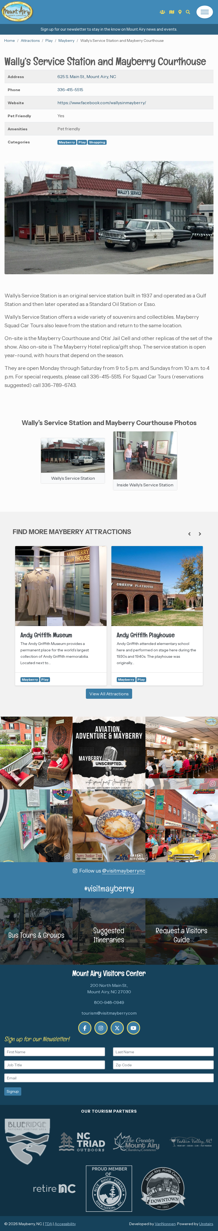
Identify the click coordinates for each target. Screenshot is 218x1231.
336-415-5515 (70, 89)
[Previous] (189, 534)
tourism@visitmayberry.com (109, 1013)
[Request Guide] (171, 12)
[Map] (180, 12)
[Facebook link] (84, 1028)
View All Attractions (109, 693)
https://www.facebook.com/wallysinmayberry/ (101, 102)
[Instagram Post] (36, 753)
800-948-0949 (109, 1002)
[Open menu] (204, 12)
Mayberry (66, 40)
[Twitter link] (117, 1028)
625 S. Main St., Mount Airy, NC (86, 76)
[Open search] (188, 12)
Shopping (97, 142)
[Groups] (162, 12)
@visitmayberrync (123, 870)
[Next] (200, 534)
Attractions (30, 40)
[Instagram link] (101, 1028)
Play (49, 40)
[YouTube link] (133, 1028)
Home (9, 40)
